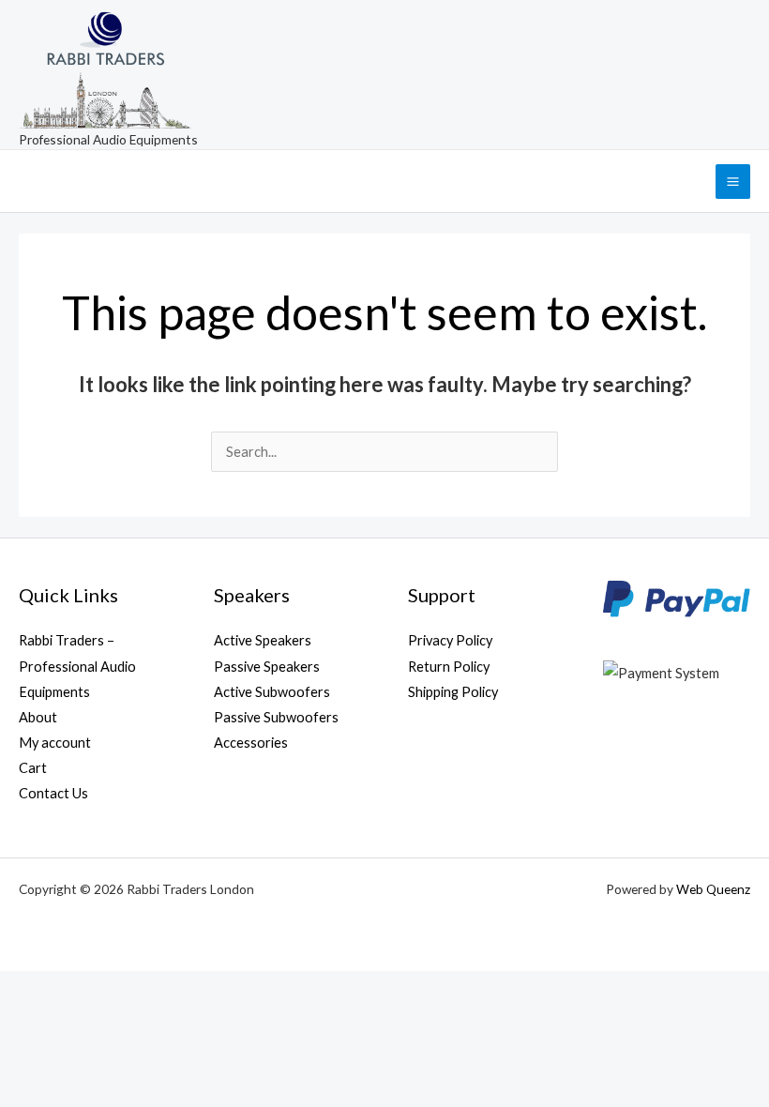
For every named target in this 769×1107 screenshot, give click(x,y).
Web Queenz (713, 889)
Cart (33, 768)
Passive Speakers (267, 667)
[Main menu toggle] (733, 181)
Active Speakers (262, 640)
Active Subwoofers (272, 692)
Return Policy (449, 667)
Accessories (251, 743)
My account (55, 743)
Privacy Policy (450, 640)
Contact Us (53, 793)
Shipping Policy (453, 692)
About (38, 717)
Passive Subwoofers (276, 717)
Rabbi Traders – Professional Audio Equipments (77, 665)
